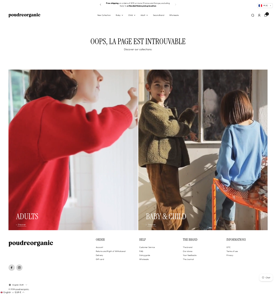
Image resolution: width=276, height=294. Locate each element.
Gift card (100, 259)
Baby (118, 15)
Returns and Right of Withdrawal (111, 251)
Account (99, 247)
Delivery (99, 255)
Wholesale (174, 15)
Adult (143, 15)
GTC (228, 247)
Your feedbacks (189, 255)
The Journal (188, 259)
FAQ (141, 251)
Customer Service (147, 247)
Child (130, 15)
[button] (100, 4)
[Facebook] (11, 267)
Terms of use (232, 251)
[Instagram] (19, 267)
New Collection (104, 15)
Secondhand (158, 15)
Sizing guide (144, 255)
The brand (187, 247)
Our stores (187, 251)
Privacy (229, 255)
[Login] (259, 15)
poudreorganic (22, 289)
